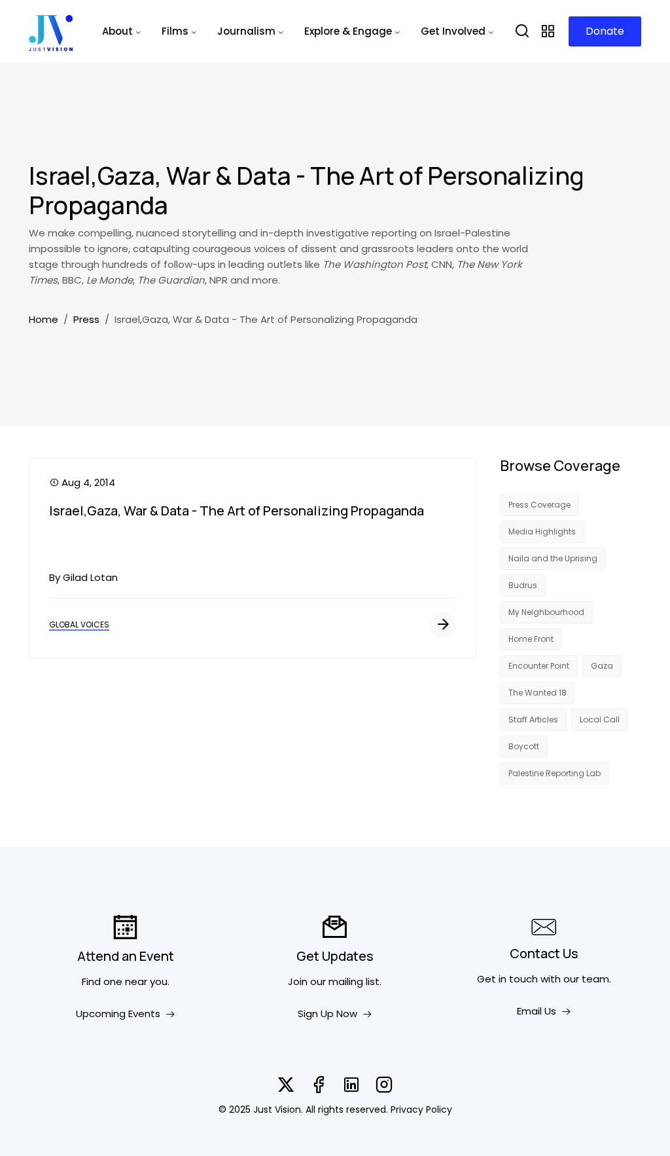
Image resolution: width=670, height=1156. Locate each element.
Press (86, 319)
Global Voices (79, 624)
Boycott (523, 746)
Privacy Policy (421, 1109)
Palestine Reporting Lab (554, 773)
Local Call (600, 719)
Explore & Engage (348, 31)
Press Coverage (539, 504)
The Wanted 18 (537, 692)
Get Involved (453, 31)
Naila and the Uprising (552, 558)
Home (43, 319)
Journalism (246, 31)
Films (175, 31)
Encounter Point (538, 665)
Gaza (602, 665)
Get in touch (507, 979)
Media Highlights (542, 531)
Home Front (531, 638)
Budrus (522, 585)
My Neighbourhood (546, 612)
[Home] (51, 31)
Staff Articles (533, 719)
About (117, 31)
